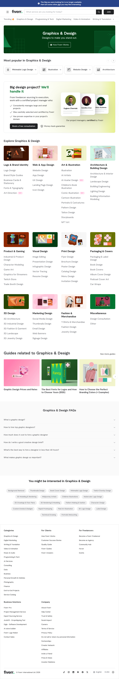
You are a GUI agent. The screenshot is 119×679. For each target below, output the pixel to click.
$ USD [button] (107, 672)
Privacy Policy (46, 633)
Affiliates (44, 649)
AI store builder (10, 629)
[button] (7, 12)
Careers (44, 624)
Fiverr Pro (8, 608)
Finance (7, 586)
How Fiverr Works (61, 45)
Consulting (8, 565)
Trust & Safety (46, 616)
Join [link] (109, 12)
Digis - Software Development (15, 624)
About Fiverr (46, 608)
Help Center (46, 612)
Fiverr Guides (46, 549)
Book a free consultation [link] (23, 126)
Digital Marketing (63, 19)
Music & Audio (9, 553)
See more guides (107, 354)
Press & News (46, 658)
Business (7, 574)
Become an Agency (86, 540)
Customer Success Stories (51, 540)
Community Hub (85, 544)
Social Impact (46, 620)
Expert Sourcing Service (13, 616)
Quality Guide (46, 544)
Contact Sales (9, 637)
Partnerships (46, 641)
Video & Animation (81, 19)
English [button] (99, 672)
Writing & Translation (12, 544)
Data (6, 570)
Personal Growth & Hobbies (14, 578)
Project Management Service (15, 612)
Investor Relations (48, 662)
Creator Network (48, 645)
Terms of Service (47, 629)
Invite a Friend (46, 654)
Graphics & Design (25, 19)
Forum (81, 549)
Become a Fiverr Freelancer (89, 536)
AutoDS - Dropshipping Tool (14, 620)
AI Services (8, 561)
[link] (16, 491)
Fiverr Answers (47, 553)
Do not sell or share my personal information (58, 637)
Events (81, 553)
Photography (9, 582)
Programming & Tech (44, 19)
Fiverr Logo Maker (11, 633)
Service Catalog (10, 595)
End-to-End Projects (11, 590)
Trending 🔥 (9, 19)
